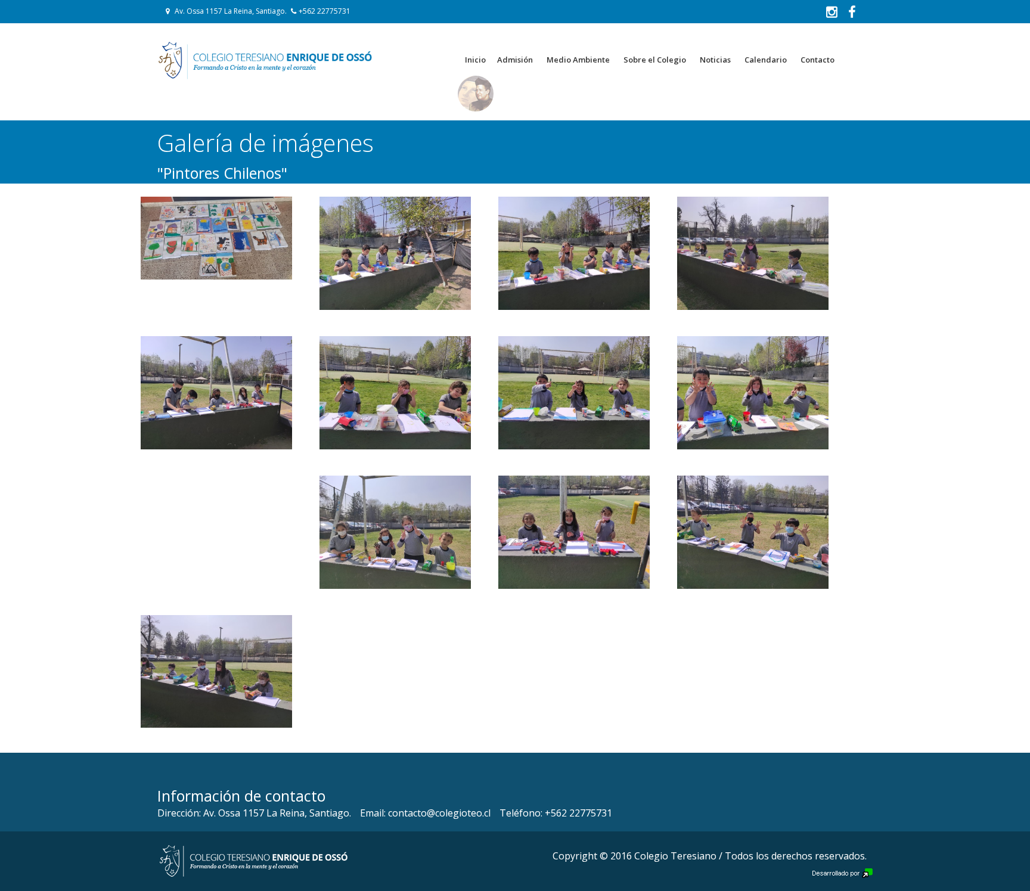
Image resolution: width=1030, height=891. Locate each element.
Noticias (715, 59)
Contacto (817, 59)
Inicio (475, 59)
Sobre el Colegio (654, 59)
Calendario (765, 59)
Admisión (515, 59)
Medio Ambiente (578, 59)
